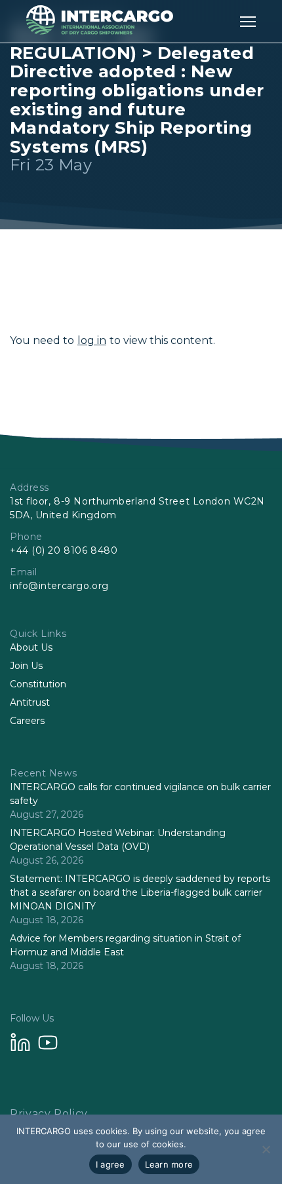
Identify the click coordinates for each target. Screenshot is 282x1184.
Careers (27, 721)
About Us (31, 647)
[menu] (248, 21)
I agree (110, 1164)
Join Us (26, 666)
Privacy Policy (49, 1113)
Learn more (169, 1164)
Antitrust (30, 702)
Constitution (38, 684)
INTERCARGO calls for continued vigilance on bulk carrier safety (140, 794)
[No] (265, 1149)
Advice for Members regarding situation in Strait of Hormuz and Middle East (125, 945)
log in (91, 340)
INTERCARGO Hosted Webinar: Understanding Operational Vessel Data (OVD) (118, 839)
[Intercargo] (99, 31)
